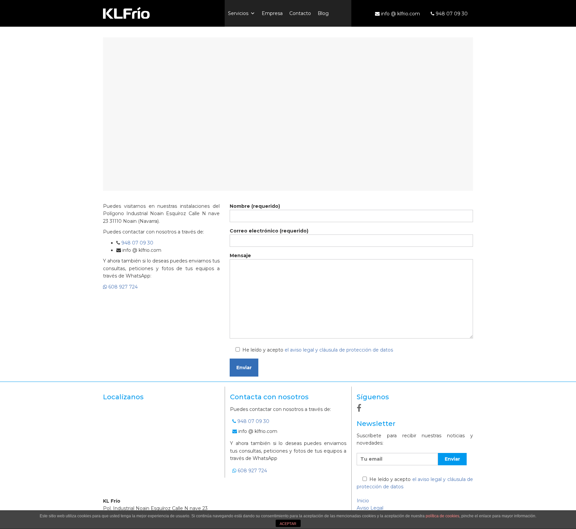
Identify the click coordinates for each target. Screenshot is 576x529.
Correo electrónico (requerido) (269, 231)
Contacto (300, 13)
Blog (323, 13)
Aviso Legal (370, 508)
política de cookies (442, 516)
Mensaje (240, 255)
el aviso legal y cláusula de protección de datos (339, 350)
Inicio (363, 501)
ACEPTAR (288, 524)
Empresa (272, 13)
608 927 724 (122, 287)
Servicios (238, 13)
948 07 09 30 (451, 14)
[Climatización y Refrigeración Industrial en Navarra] (161, 13)
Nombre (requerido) (255, 206)
